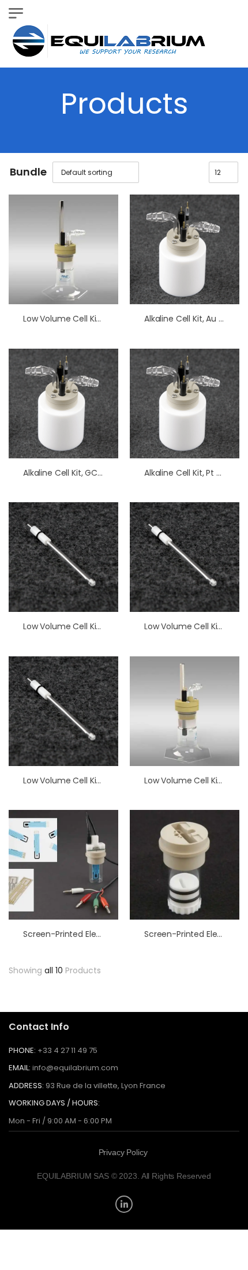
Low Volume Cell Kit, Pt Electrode (87, 780)
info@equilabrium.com (75, 1067)
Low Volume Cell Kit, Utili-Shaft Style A (97, 318)
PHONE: (22, 1050)
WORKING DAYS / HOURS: (54, 1103)
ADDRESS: (26, 1085)
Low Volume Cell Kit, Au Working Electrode (105, 626)
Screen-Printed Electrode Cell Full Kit (94, 934)
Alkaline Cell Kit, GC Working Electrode (97, 473)
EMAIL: (20, 1067)
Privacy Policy (123, 1152)
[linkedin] (124, 1204)
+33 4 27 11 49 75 (67, 1050)
